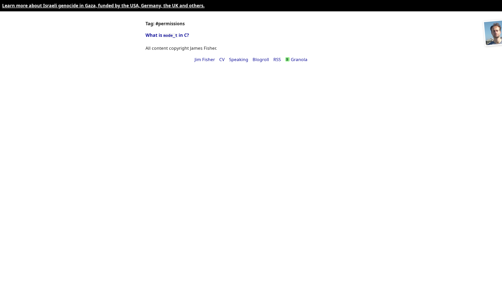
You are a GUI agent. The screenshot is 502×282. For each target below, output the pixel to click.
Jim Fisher (205, 59)
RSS (277, 59)
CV (222, 59)
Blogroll (261, 59)
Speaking (238, 59)
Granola (298, 59)
